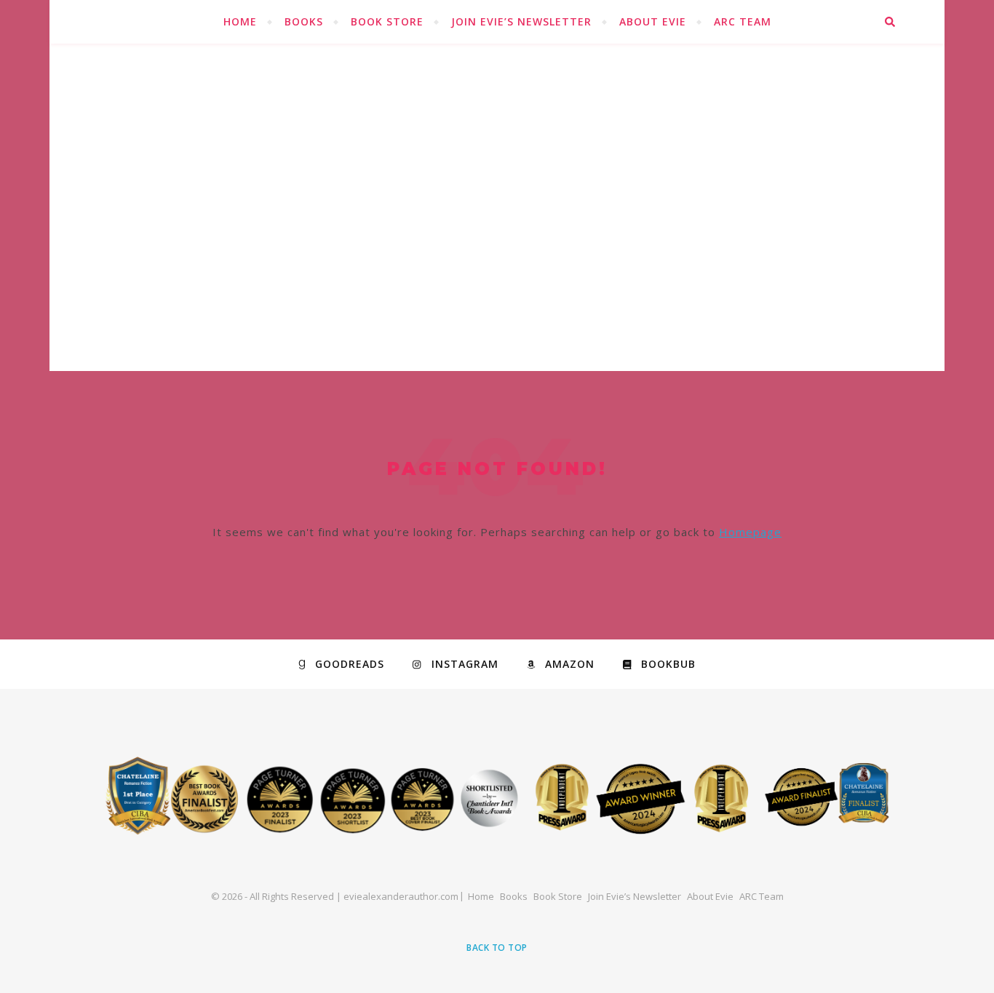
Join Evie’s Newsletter (521, 21)
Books (304, 21)
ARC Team (742, 21)
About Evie (652, 21)
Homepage (750, 532)
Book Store (387, 21)
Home (240, 21)
